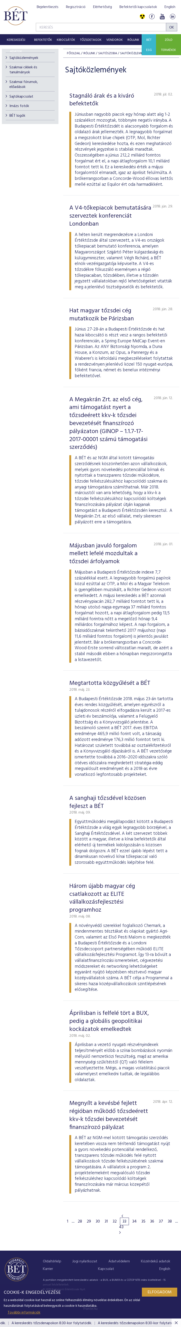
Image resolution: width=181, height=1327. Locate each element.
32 (115, 1221)
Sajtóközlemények (23, 58)
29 (89, 1221)
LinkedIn (172, 17)
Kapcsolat (106, 1269)
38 (170, 1221)
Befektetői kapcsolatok (138, 7)
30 (98, 1221)
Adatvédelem (119, 1261)
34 (134, 1221)
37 (161, 1221)
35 (143, 1221)
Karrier (48, 1269)
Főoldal (73, 53)
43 (121, 1227)
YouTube (162, 17)
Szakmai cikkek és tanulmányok (23, 69)
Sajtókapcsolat (21, 97)
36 (152, 1221)
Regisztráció (76, 7)
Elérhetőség (102, 7)
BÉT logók (17, 116)
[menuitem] (16, 39)
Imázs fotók (19, 106)
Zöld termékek (168, 45)
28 (80, 1221)
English (170, 7)
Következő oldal (120, 1232)
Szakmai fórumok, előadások (23, 84)
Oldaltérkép (52, 1261)
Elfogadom (160, 1292)
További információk (24, 1313)
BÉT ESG (149, 45)
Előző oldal (122, 1216)
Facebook (151, 17)
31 (106, 1221)
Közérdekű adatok (155, 1261)
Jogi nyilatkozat (84, 1261)
